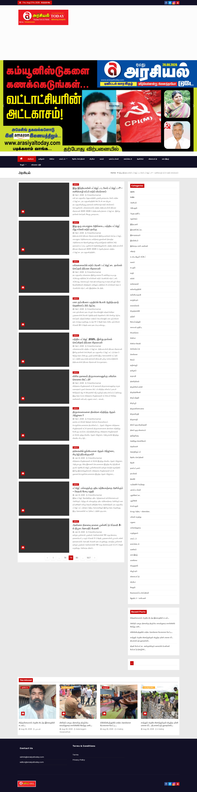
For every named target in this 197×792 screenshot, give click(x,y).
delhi (132, 192)
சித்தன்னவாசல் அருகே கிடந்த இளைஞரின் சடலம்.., (149, 618)
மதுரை (132, 522)
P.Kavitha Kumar (94, 195)
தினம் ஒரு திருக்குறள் (138, 425)
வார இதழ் (165, 159)
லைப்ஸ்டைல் (128, 159)
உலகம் (102, 159)
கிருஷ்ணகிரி (135, 311)
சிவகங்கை (134, 332)
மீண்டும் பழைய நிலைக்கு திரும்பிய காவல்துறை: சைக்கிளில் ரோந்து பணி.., (76, 724)
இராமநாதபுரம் (135, 235)
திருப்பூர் (133, 403)
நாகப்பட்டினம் (135, 468)
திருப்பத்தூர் (134, 397)
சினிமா (51, 159)
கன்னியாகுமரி (135, 294)
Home (113, 173)
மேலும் (22, 165)
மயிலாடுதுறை (135, 527)
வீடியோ (92, 159)
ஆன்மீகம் (140, 159)
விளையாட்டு (153, 159)
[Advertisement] (98, 43)
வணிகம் (133, 549)
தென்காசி (134, 446)
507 (89, 557)
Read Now (114, 105)
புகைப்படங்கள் (114, 159)
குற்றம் (132, 316)
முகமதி (38, 729)
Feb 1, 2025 (79, 195)
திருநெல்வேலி (135, 392)
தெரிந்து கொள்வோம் (138, 441)
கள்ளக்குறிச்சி (135, 289)
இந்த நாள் (134, 224)
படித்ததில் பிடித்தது (137, 484)
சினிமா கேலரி (135, 343)
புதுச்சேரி (133, 500)
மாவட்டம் (62, 159)
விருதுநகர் (134, 565)
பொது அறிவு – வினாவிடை (140, 511)
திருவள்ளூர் (134, 414)
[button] (3, 106)
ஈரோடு (132, 251)
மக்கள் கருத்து (135, 517)
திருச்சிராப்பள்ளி (136, 387)
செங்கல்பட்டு (135, 349)
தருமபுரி (133, 376)
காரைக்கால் (134, 305)
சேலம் (132, 359)
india (132, 197)
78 (65, 557)
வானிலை (133, 560)
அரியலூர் (133, 208)
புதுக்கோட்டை (135, 495)
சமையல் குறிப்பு (136, 327)
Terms (75, 754)
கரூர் (132, 273)
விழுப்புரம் (133, 571)
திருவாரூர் (134, 419)
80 (77, 557)
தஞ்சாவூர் (133, 365)
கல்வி (132, 278)
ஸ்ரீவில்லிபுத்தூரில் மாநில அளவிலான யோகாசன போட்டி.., (151, 632)
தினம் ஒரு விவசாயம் (138, 430)
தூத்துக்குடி (134, 435)
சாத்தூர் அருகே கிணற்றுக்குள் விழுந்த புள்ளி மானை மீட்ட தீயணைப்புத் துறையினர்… (159, 724)
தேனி (132, 462)
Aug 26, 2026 (26, 729)
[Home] (21, 159)
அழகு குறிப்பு (135, 213)
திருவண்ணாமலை (137, 408)
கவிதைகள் (134, 284)
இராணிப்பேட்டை (136, 229)
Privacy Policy (79, 760)
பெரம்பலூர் (134, 506)
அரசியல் (31, 159)
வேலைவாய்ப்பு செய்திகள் (139, 593)
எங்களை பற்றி (36, 165)
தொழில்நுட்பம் (135, 452)
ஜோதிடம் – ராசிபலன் (138, 598)
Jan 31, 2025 (80, 458)
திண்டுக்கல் (134, 381)
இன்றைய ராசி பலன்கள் (139, 246)
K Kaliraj (119, 729)
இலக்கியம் (134, 240)
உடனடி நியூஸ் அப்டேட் (138, 256)
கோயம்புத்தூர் (135, 322)
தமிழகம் (41, 159)
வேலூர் (132, 587)
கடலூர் (132, 267)
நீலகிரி (132, 479)
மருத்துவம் (134, 533)
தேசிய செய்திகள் (78, 159)
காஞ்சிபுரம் (134, 300)
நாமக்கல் (133, 473)
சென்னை (134, 354)
